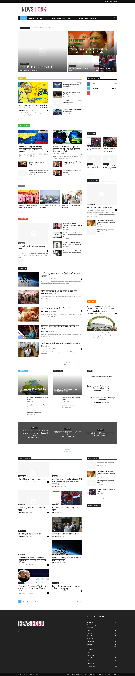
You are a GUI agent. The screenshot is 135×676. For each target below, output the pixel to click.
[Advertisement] (83, 9)
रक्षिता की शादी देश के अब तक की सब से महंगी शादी (59, 291)
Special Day (90, 658)
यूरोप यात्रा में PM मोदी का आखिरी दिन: (66, 534)
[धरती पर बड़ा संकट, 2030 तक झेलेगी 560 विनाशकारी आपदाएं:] (28, 279)
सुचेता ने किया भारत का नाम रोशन (34, 412)
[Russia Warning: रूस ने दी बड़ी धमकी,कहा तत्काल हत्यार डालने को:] (33, 137)
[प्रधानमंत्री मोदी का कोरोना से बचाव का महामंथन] (100, 433)
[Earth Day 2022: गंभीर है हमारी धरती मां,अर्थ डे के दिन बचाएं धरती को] (33, 385)
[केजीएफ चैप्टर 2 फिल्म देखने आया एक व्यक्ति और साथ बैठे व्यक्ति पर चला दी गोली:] (110, 142)
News (88, 647)
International (41, 18)
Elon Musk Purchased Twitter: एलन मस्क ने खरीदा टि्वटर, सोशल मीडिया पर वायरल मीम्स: (33, 588)
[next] (114, 28)
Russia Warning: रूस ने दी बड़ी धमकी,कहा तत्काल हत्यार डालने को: (30, 148)
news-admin (21, 110)
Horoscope (90, 638)
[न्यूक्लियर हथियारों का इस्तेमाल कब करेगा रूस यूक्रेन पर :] (57, 173)
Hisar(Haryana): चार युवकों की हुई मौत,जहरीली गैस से (93, 166)
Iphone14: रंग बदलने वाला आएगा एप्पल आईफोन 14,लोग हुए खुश (65, 390)
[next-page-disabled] (91, 341)
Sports (52, 18)
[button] (114, 18)
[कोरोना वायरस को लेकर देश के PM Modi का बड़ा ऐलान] (67, 433)
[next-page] (22, 119)
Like (115, 84)
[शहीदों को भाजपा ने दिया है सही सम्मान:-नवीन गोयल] (72, 197)
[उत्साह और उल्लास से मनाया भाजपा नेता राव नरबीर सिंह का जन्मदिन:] (28, 197)
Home (24, 18)
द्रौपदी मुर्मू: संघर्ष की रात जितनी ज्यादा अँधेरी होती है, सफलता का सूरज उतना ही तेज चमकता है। (55, 28)
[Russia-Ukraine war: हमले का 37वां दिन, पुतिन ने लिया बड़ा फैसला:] (57, 164)
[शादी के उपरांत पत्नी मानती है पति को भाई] (28, 314)
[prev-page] (19, 119)
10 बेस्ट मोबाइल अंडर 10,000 (68, 405)
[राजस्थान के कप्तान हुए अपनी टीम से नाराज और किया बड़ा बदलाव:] (57, 112)
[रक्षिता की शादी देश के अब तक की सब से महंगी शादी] (28, 297)
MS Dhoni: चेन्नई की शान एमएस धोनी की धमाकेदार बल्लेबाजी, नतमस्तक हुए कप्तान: (33, 106)
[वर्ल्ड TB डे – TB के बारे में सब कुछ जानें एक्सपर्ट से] (22, 407)
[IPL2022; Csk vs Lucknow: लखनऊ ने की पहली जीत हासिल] (57, 103)
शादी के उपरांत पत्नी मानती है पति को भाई (55, 308)
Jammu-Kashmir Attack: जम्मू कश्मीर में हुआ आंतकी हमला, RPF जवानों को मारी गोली (109, 167)
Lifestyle (55, 554)
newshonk (97, 66)
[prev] (111, 28)
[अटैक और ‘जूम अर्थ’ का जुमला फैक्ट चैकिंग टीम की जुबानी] (56, 399)
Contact (93, 18)
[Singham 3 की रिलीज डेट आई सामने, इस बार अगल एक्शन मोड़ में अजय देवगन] (57, 244)
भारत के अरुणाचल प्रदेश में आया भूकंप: (101, 376)
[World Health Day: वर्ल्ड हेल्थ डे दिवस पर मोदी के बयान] (22, 399)
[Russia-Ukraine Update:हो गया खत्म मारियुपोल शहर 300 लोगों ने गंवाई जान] (22, 173)
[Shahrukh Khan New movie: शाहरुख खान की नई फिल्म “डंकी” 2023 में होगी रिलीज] (57, 226)
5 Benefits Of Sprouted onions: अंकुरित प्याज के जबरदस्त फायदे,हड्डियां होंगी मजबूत (32, 560)
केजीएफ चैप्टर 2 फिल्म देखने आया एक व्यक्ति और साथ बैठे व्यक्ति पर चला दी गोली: (109, 150)
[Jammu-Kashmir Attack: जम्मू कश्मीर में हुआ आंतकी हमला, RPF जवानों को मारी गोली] (110, 160)
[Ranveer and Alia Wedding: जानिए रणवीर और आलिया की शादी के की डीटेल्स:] (57, 253)
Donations (89, 330)
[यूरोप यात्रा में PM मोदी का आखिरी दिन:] (67, 524)
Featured (72, 46)
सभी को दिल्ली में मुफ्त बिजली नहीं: (29, 534)
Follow (114, 88)
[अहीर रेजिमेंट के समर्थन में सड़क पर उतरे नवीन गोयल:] (50, 197)
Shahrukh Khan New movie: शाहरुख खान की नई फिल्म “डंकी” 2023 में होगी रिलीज (72, 225)
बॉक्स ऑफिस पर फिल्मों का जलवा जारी (100, 208)
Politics (31, 18)
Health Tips (72, 18)
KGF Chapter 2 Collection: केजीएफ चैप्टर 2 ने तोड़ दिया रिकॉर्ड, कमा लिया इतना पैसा (72, 234)
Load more (101, 498)
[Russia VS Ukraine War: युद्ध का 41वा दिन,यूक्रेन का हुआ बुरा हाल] (22, 164)
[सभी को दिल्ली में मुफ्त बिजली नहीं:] (33, 524)
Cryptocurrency (91, 625)
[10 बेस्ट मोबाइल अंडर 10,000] (56, 407)
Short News (83, 18)
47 (35, 601)
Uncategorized (25, 63)
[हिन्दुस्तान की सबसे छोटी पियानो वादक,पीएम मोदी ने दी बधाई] (28, 332)
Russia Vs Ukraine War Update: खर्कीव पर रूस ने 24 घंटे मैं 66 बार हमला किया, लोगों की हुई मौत (66, 149)
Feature (89, 630)
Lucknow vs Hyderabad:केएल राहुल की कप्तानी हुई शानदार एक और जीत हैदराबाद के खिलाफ (72, 84)
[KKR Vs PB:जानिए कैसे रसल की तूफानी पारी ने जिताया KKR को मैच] (57, 94)
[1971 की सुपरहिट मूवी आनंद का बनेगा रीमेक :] (80, 63)
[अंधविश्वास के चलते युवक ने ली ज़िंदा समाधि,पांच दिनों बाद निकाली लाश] (28, 349)
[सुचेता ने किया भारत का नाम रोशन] (22, 414)
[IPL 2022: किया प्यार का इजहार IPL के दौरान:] (104, 63)
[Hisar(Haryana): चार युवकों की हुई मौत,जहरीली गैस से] (94, 160)
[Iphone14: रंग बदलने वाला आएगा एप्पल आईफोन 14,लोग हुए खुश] (67, 385)
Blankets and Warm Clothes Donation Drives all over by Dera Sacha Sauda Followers (100, 308)
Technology (55, 583)
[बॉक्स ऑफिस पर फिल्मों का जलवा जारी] (42, 51)
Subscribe (114, 93)
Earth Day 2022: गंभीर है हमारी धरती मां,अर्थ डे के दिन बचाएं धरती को (33, 390)
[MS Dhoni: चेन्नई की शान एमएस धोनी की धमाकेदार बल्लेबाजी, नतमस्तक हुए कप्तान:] (33, 92)
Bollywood (61, 18)
